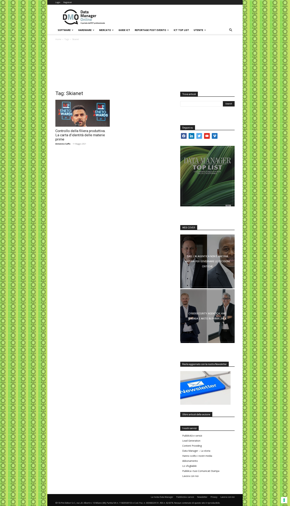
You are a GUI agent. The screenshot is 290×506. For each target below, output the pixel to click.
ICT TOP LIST (181, 30)
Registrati (67, 2)
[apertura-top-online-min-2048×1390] (207, 176)
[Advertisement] (145, 66)
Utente (198, 30)
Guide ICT (124, 30)
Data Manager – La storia (196, 450)
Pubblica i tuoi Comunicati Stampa (200, 471)
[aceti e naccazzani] (207, 316)
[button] (231, 30)
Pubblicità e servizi (192, 435)
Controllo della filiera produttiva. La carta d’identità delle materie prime (80, 135)
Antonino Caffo (62, 143)
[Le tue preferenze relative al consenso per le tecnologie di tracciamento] (284, 500)
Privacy (214, 497)
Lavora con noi (190, 476)
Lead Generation (191, 440)
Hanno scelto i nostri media (197, 455)
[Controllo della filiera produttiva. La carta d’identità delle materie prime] (82, 113)
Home (58, 39)
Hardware (85, 30)
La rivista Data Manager (162, 497)
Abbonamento (190, 460)
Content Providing (192, 445)
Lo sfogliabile (189, 465)
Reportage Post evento (150, 30)
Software (64, 30)
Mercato (105, 30)
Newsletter (202, 497)
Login (57, 2)
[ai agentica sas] (207, 261)
